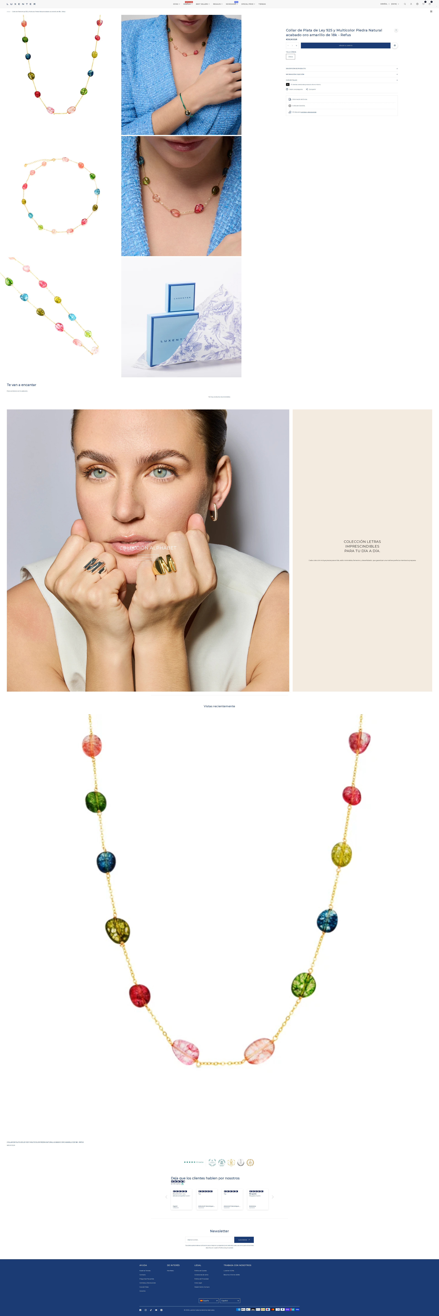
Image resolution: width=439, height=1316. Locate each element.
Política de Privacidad (201, 1279)
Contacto (142, 1275)
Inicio (8, 11)
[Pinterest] (161, 1310)
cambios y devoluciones (308, 112)
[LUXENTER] (21, 4)
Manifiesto (170, 1270)
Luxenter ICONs (229, 1270)
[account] (411, 4)
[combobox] (209, 1300)
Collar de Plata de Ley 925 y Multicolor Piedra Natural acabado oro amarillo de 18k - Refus (45, 1142)
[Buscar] (404, 4)
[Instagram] (146, 1310)
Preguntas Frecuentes (146, 1279)
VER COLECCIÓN (147, 557)
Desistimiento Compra (201, 1287)
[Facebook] (140, 1310)
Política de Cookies (200, 1270)
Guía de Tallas (144, 1287)
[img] (220, 1181)
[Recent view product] (417, 4)
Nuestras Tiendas (144, 1270)
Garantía (142, 1291)
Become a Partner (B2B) (232, 1275)
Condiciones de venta (201, 1275)
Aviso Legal (198, 1283)
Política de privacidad (226, 1248)
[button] (396, 30)
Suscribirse (243, 1240)
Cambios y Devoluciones (147, 1283)
